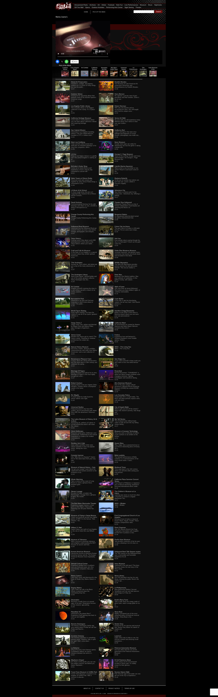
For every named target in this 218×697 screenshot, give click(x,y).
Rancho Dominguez (78, 624)
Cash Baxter (119, 299)
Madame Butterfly (121, 178)
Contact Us (99, 688)
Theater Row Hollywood (123, 202)
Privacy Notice (114, 688)
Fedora (117, 335)
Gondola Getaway (77, 636)
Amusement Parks (81, 5)
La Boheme (75, 648)
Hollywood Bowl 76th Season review (127, 551)
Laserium (118, 636)
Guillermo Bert (120, 130)
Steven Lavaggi (76, 491)
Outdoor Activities (98, 7)
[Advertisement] (139, 34)
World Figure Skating (78, 311)
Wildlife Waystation (121, 262)
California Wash (120, 323)
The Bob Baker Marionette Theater (83, 503)
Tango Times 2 (76, 323)
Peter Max (118, 275)
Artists (104, 5)
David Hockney (76, 202)
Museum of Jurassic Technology (126, 431)
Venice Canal (76, 335)
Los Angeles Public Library (80, 106)
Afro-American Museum (123, 383)
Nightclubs (158, 5)
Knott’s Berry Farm (121, 600)
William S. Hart (76, 527)
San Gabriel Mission (78, 130)
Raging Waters (76, 588)
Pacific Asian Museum (122, 539)
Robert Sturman (120, 106)
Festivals (111, 5)
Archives (93, 5)
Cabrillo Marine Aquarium (124, 166)
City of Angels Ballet (122, 407)
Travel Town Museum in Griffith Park (84, 672)
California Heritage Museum (81, 118)
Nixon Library (119, 576)
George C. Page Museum (124, 154)
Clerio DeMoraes (77, 431)
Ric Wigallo (75, 395)
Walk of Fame (119, 287)
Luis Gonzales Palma (122, 395)
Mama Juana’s (76, 576)
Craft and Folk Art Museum (80, 250)
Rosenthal (118, 371)
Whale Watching (77, 479)
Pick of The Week (99, 12)
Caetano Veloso (76, 94)
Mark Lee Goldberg (78, 142)
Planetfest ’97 (76, 612)
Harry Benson (119, 94)
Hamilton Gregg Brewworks (124, 311)
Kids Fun (119, 5)
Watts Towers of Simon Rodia (81, 178)
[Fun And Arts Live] (62, 1)
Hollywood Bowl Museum (80, 226)
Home (86, 12)
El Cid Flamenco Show (123, 660)
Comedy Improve (77, 455)
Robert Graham (76, 383)
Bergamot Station (121, 214)
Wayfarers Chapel (77, 660)
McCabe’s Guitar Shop (79, 166)
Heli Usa (118, 238)
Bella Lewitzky (120, 455)
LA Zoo (73, 154)
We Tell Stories (120, 419)
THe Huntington (76, 262)
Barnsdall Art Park (77, 299)
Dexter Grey (119, 624)
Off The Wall (78, 7)
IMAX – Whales (120, 503)
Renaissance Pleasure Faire (81, 359)
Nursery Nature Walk (122, 672)
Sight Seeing (129, 7)
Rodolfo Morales (120, 82)
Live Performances (131, 5)
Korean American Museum (80, 551)
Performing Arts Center (114, 7)
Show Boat (118, 612)
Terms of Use (129, 688)
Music (150, 5)
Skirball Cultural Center (79, 564)
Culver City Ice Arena (122, 226)
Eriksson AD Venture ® (120, 693)
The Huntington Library (79, 275)
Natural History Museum (79, 347)
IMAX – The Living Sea (123, 347)
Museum (143, 5)
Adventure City (120, 190)
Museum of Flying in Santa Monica (83, 515)
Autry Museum (120, 564)
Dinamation (75, 600)
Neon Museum (120, 142)
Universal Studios (77, 407)
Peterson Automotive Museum (125, 648)
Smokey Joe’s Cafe (78, 443)
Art (99, 5)
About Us (86, 688)
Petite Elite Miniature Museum (125, 250)
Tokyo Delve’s (76, 238)
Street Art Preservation (79, 82)
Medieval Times (120, 467)
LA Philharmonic (120, 588)
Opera (87, 7)
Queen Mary (119, 443)
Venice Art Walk (120, 118)
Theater (138, 7)
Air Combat (75, 287)
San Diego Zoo (120, 359)
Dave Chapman (120, 527)
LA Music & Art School (79, 190)
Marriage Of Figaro (78, 371)
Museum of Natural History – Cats (83, 467)
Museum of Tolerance (79, 539)
